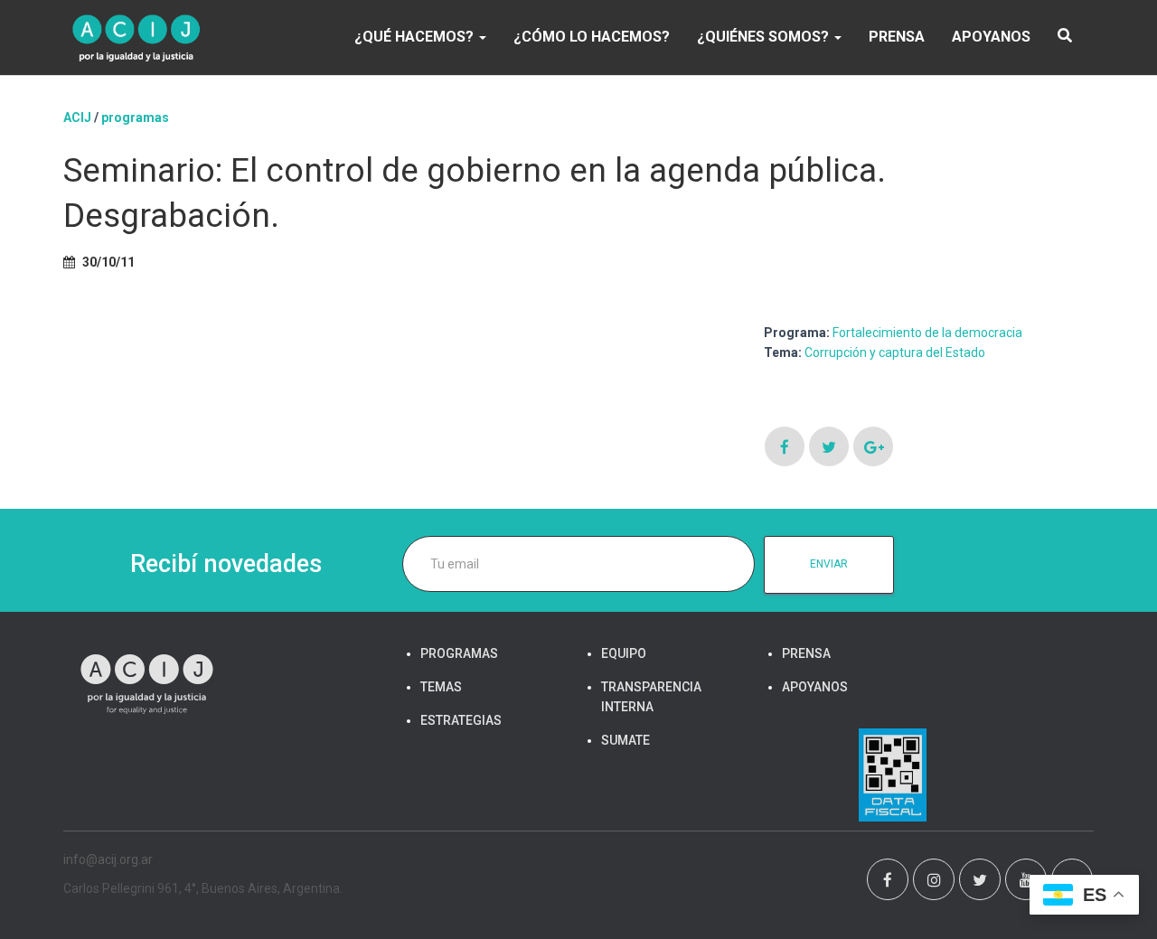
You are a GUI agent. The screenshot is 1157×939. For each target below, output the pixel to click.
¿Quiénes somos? (764, 36)
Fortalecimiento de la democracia (927, 332)
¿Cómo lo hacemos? (591, 36)
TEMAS (441, 687)
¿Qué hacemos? (415, 36)
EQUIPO (623, 653)
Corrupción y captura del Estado (894, 352)
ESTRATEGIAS (461, 720)
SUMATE (625, 740)
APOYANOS (991, 36)
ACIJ (77, 117)
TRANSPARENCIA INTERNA (651, 697)
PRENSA (897, 36)
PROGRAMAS (135, 117)
